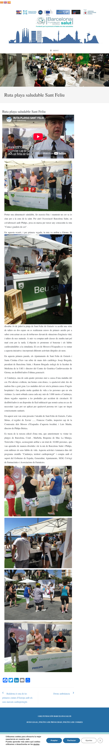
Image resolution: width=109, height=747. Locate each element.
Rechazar (71, 740)
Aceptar (54, 740)
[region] (54, 70)
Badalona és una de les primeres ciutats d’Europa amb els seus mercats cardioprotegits (17, 697)
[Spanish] (9, 1)
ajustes (36, 744)
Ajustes (88, 740)
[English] (5, 1)
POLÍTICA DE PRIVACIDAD (50, 722)
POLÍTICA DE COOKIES (73, 722)
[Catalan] (2, 1)
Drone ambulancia (61, 693)
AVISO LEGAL (32, 722)
